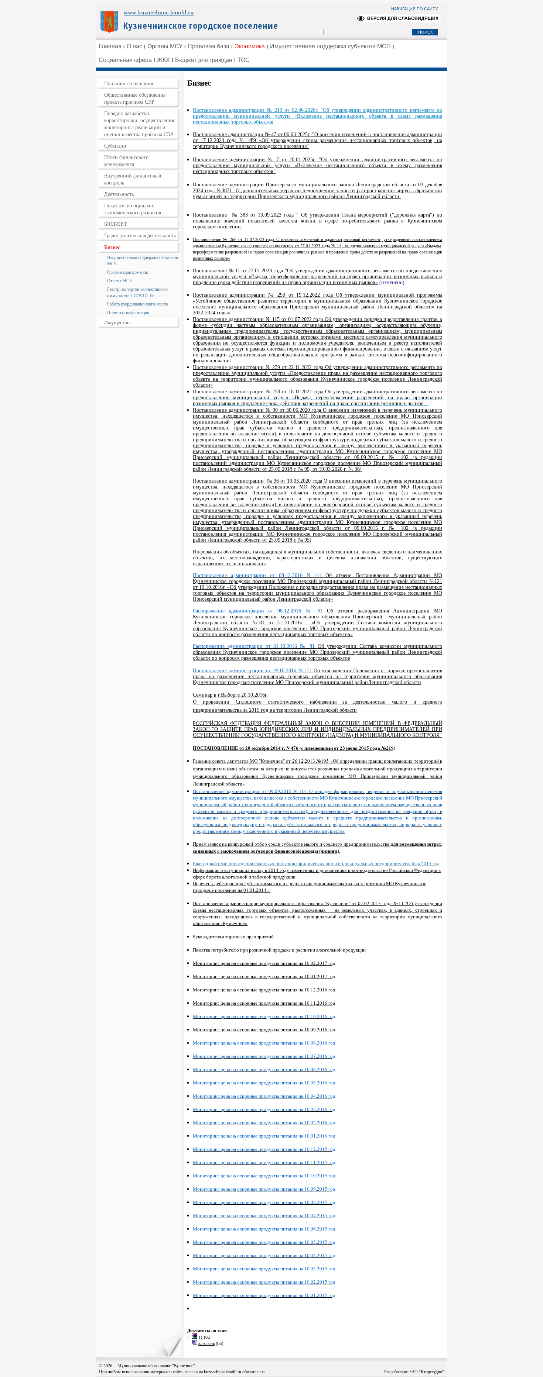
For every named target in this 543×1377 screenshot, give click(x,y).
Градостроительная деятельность (140, 235)
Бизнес (112, 247)
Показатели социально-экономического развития (132, 209)
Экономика (250, 46)
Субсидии (115, 145)
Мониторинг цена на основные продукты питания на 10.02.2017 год (264, 963)
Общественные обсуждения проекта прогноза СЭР (134, 98)
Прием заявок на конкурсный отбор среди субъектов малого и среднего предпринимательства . (317, 847)
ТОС (244, 60)
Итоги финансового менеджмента (126, 160)
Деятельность (119, 193)
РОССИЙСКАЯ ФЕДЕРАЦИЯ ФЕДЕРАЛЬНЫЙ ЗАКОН (257, 723)
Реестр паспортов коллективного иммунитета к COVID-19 (137, 292)
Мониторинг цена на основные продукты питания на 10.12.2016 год (264, 989)
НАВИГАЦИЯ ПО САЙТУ (414, 9)
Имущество (117, 322)
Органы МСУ (164, 46)
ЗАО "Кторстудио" (426, 1371)
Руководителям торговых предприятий (233, 936)
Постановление (211, 215)
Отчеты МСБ (119, 280)
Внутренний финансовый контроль (132, 179)
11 (200, 1337)
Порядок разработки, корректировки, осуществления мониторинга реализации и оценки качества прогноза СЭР (139, 124)
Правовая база (208, 46)
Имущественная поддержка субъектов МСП (330, 46)
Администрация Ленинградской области (192, 21)
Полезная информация (128, 312)
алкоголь (206, 1343)
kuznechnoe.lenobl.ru (222, 1371)
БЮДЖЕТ (115, 223)
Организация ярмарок (127, 272)
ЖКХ (163, 60)
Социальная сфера (125, 60)
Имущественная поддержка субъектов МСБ (142, 260)
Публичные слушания (128, 83)
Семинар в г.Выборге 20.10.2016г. (230, 695)
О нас (134, 46)
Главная (110, 46)
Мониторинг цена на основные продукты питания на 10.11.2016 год (264, 1003)
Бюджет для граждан (203, 60)
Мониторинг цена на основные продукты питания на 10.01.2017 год (264, 976)
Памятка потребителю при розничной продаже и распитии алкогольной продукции (279, 949)
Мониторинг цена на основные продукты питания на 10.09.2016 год (264, 1029)
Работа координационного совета (137, 304)
